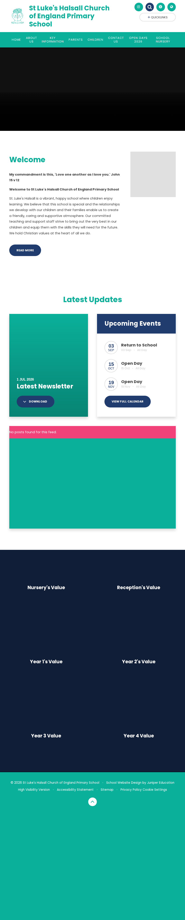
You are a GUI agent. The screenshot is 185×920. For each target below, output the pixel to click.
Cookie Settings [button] (155, 790)
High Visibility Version (34, 790)
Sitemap (107, 790)
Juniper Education (160, 783)
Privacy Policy (131, 790)
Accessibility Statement (75, 790)
